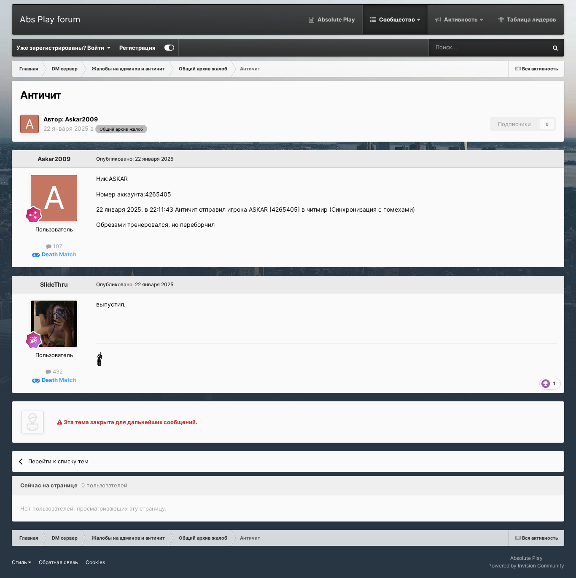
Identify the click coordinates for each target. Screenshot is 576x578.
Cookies (95, 562)
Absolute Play (335, 19)
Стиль (20, 562)
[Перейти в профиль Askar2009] (29, 124)
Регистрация (137, 47)
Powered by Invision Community (526, 565)
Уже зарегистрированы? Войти (61, 47)
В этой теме (521, 47)
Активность (460, 19)
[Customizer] (169, 47)
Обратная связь (58, 562)
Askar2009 (81, 119)
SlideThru (54, 284)
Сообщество (396, 19)
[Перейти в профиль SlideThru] (54, 324)
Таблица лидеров (531, 19)
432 (57, 371)
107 (56, 246)
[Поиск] (555, 47)
